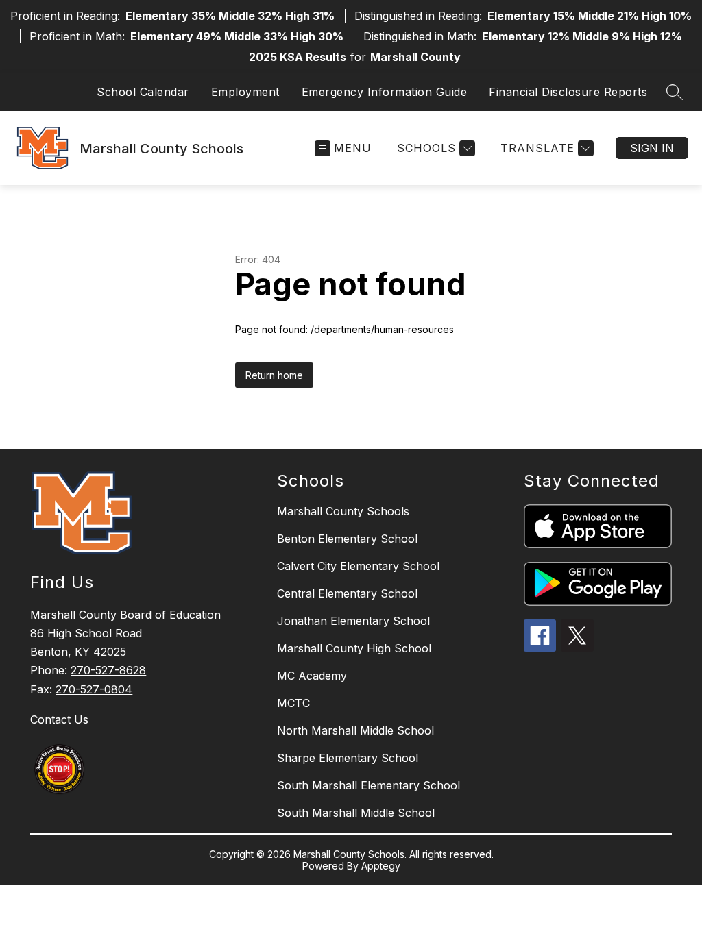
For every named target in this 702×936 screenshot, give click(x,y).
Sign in (652, 148)
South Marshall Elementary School (368, 785)
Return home (274, 375)
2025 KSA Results (297, 57)
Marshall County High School (354, 648)
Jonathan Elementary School (353, 621)
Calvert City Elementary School (358, 566)
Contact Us (59, 719)
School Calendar (143, 92)
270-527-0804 (94, 689)
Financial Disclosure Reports (568, 92)
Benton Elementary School (347, 538)
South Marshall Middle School (356, 813)
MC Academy (312, 675)
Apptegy (380, 866)
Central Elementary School (347, 593)
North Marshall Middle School (355, 730)
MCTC (293, 703)
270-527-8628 (108, 670)
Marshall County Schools (343, 511)
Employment (245, 92)
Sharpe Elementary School (347, 758)
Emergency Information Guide (385, 92)
